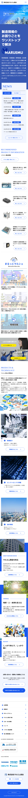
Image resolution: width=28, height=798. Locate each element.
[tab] (7, 93)
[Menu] (26, 2)
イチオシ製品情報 (8, 729)
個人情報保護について (9, 733)
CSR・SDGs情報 (7, 721)
